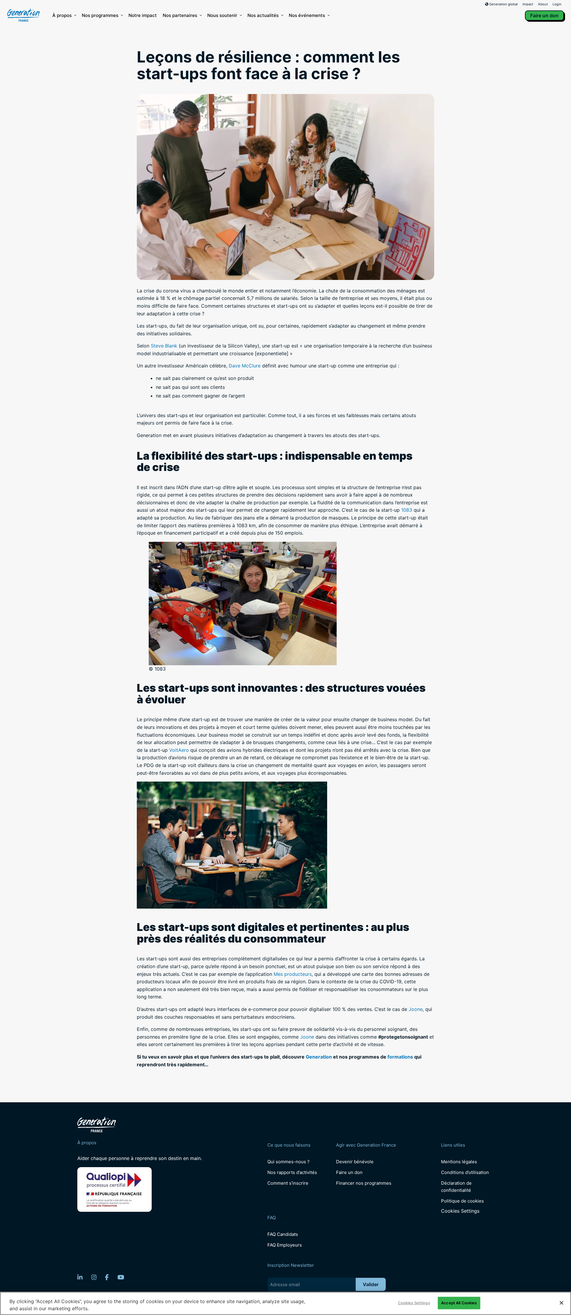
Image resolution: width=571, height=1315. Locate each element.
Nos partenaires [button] (180, 15)
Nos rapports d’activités (292, 1172)
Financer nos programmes (363, 1183)
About (543, 4)
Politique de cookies (462, 1201)
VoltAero (179, 750)
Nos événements (307, 15)
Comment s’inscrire (287, 1183)
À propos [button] (62, 15)
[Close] (561, 1302)
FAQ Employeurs (284, 1245)
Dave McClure (245, 366)
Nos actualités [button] (263, 15)
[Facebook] (107, 1277)
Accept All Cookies (459, 1302)
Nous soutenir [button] (222, 15)
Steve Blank (164, 346)
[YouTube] (120, 1277)
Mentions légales (459, 1161)
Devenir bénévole (355, 1161)
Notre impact (142, 15)
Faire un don (544, 15)
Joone (416, 1009)
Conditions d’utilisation (465, 1172)
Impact (528, 4)
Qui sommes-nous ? (288, 1161)
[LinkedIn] (80, 1277)
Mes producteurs (293, 974)
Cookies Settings (460, 1211)
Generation (319, 1057)
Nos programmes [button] (100, 15)
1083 (406, 510)
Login (557, 4)
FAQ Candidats (282, 1234)
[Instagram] (94, 1277)
